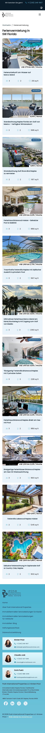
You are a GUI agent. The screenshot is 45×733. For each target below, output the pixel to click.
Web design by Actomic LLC (20, 717)
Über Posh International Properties (16, 607)
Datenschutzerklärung (11, 632)
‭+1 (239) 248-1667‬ (22, 644)
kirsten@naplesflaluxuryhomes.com (27, 647)
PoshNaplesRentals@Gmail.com (26, 677)
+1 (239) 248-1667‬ (35, 2)
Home (5, 602)
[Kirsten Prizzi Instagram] (19, 703)
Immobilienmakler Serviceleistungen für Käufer (22, 612)
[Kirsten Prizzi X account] (6, 703)
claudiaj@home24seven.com (26, 662)
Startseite (6, 25)
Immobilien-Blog (9, 623)
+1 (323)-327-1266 (23, 659)
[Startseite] (7, 15)
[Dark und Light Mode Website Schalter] (41, 7)
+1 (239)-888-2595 (23, 674)
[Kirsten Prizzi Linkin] (12, 703)
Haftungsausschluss (10, 628)
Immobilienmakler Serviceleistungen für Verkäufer (17, 617)
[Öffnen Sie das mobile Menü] (40, 14)
